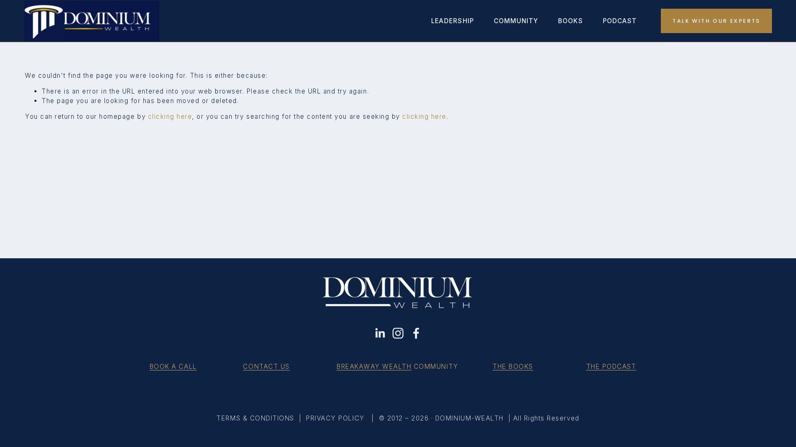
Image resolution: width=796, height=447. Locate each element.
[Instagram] (398, 333)
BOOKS (570, 21)
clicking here (170, 116)
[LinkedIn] (380, 333)
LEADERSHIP (452, 21)
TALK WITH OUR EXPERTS (716, 21)
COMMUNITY (516, 21)
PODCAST (620, 21)
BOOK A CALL (173, 366)
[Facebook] (416, 333)
